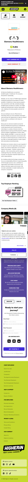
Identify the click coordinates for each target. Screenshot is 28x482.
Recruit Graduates (8, 409)
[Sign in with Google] (9, 341)
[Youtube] (12, 176)
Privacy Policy (7, 425)
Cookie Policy (7, 428)
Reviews (22, 17)
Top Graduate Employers (10, 380)
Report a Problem (8, 396)
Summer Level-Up (8, 386)
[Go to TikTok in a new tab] (10, 464)
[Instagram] (8, 176)
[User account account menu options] (25, 9)
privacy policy (5, 238)
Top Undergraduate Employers (11, 383)
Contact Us (6, 393)
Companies (7, 374)
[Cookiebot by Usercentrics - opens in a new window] (20, 226)
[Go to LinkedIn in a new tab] (3, 464)
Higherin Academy (8, 438)
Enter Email (6, 319)
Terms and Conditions (9, 422)
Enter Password (7, 328)
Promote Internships (9, 403)
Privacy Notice (19, 353)
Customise (13, 254)
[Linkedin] (19, 176)
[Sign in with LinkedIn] (14, 341)
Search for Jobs (8, 368)
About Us (6, 435)
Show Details (20, 245)
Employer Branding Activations (11, 415)
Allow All (14, 250)
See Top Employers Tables (9, 200)
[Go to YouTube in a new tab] (14, 464)
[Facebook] (16, 176)
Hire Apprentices (8, 406)
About (5, 17)
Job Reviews (7, 371)
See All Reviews (14, 53)
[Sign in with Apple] (19, 341)
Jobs (14, 17)
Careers (6, 441)
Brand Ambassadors (9, 412)
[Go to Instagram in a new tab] (7, 464)
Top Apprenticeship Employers (11, 377)
